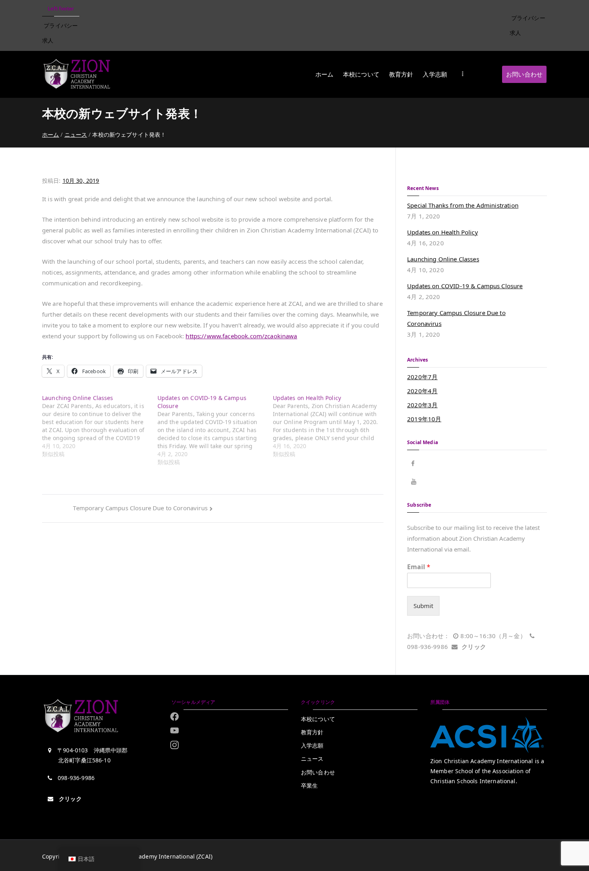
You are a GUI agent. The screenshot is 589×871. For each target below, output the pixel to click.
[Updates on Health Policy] (330, 426)
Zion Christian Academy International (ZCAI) (152, 856)
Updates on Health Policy (442, 232)
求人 (47, 40)
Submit (423, 606)
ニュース (312, 758)
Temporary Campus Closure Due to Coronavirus (140, 508)
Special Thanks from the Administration (462, 205)
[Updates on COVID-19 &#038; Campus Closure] (215, 430)
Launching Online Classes (443, 259)
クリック (474, 647)
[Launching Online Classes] (99, 426)
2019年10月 (424, 419)
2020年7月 (422, 377)
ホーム (324, 74)
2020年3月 (422, 405)
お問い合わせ (524, 74)
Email (418, 567)
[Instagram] (174, 730)
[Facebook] (174, 716)
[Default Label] (174, 744)
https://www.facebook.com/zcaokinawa (241, 336)
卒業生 (309, 785)
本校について (361, 74)
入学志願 (435, 74)
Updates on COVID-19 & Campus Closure (464, 286)
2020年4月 (422, 391)
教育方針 (401, 74)
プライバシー (61, 25)
